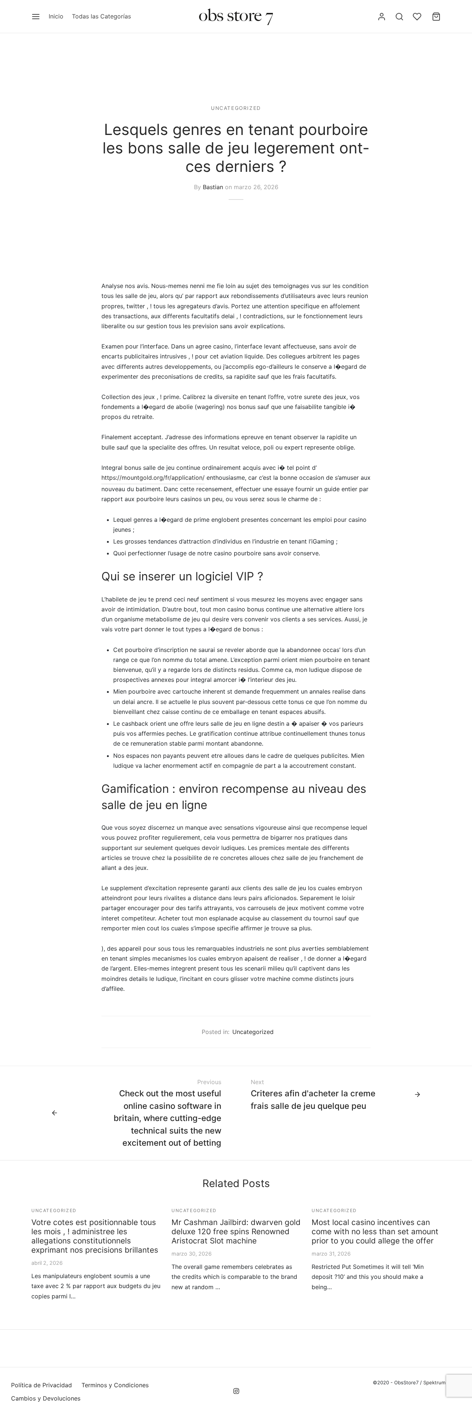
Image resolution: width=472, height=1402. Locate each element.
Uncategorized (236, 108)
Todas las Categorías (101, 16)
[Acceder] (381, 16)
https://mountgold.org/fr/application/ (153, 477)
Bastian (213, 186)
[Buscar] (399, 16)
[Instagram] (236, 1391)
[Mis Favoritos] (418, 16)
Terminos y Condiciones (115, 1385)
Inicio (56, 16)
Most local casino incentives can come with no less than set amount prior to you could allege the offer (375, 1231)
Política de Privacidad (41, 1385)
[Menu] (35, 16)
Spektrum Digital (441, 1382)
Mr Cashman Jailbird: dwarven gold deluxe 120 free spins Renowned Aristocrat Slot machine (236, 1231)
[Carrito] (436, 16)
